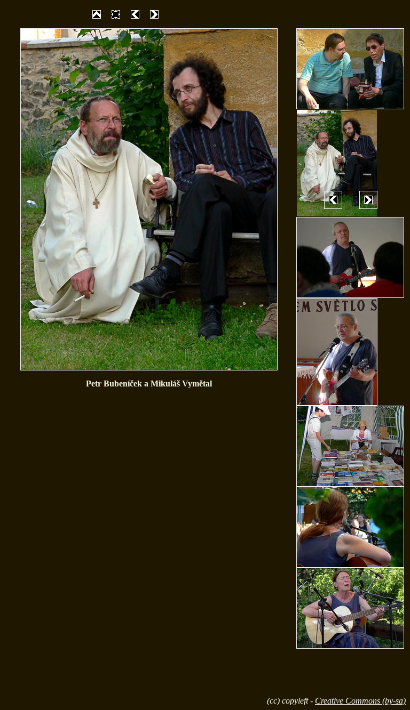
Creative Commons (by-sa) (360, 700)
